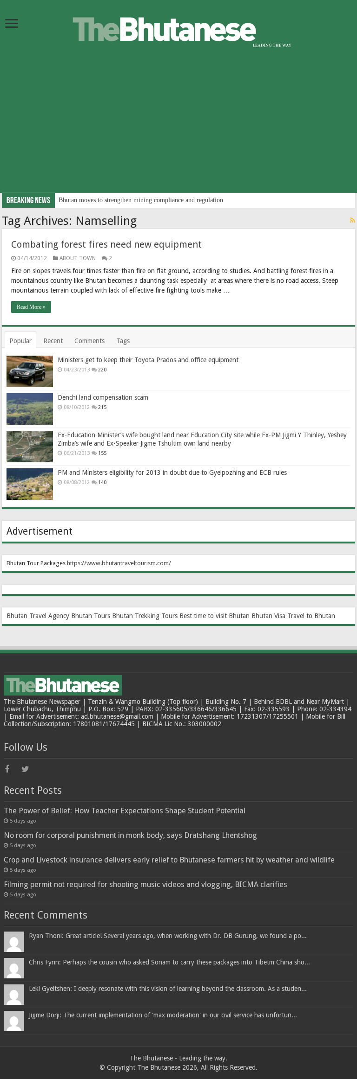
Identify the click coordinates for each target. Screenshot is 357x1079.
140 (102, 482)
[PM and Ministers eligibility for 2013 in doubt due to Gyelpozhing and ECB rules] (30, 484)
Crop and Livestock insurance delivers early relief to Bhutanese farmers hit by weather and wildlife (169, 860)
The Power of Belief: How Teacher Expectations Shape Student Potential (124, 810)
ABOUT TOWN (78, 258)
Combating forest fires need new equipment (106, 244)
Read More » (31, 307)
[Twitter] (28, 769)
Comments (89, 341)
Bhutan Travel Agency (38, 615)
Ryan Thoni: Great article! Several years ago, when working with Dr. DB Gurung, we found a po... (168, 935)
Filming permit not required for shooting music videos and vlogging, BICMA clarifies (145, 884)
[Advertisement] (178, 128)
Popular (20, 341)
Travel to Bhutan (311, 615)
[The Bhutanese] (178, 28)
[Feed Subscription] (352, 220)
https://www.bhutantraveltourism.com (118, 563)
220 (102, 370)
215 (102, 407)
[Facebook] (12, 769)
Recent (53, 341)
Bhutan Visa (268, 615)
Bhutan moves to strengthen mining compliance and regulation (141, 200)
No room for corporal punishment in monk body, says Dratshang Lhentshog (130, 835)
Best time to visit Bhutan (214, 615)
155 (102, 453)
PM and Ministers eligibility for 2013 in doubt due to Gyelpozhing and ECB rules (172, 472)
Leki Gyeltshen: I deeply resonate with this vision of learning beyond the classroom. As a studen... (168, 988)
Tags (123, 341)
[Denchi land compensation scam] (30, 409)
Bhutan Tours (90, 615)
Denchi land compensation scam (103, 397)
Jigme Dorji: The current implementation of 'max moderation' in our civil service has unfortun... (163, 1015)
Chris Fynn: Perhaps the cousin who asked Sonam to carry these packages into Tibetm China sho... (169, 962)
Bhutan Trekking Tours (145, 615)
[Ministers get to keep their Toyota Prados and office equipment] (30, 371)
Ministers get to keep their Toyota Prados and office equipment (148, 360)
